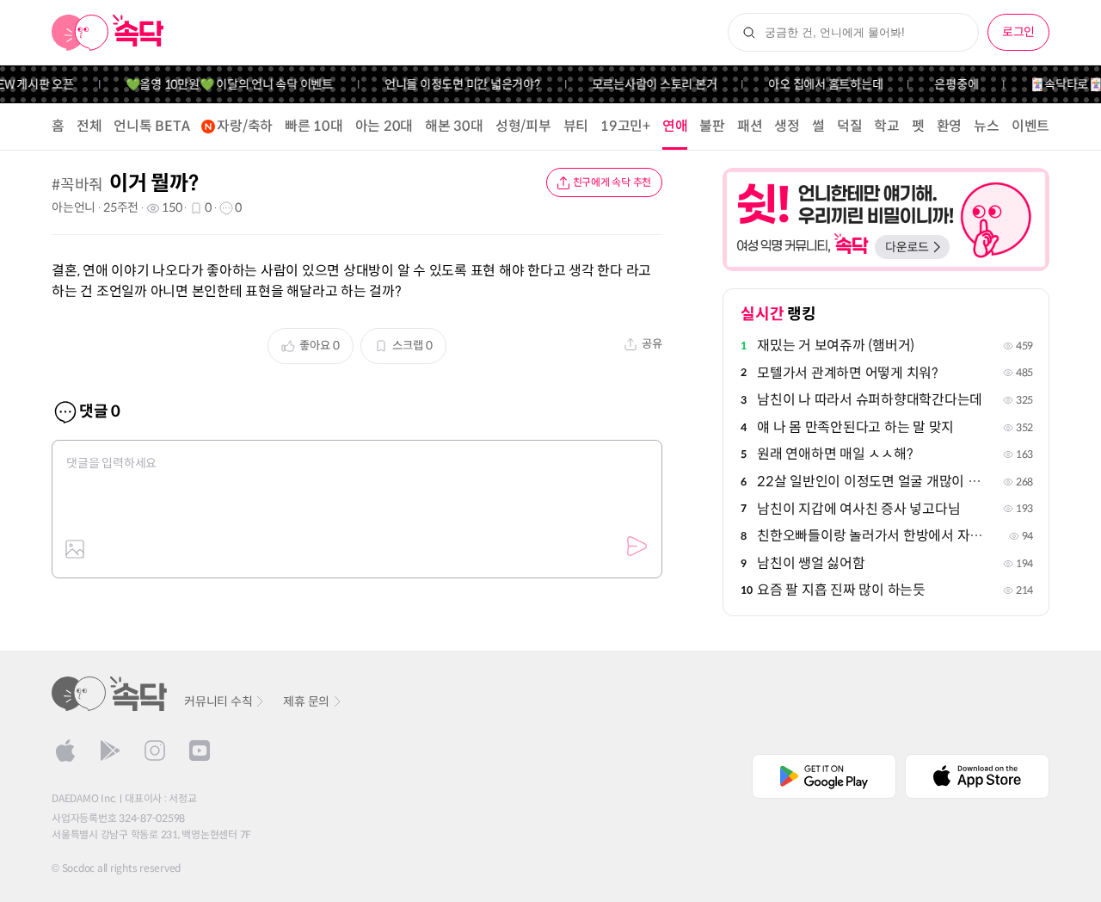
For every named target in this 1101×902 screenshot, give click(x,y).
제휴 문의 (306, 701)
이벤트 (1030, 126)
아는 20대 (384, 126)
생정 (787, 126)
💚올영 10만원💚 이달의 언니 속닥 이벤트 (221, 84)
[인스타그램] (155, 750)
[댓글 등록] (636, 546)
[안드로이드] (110, 750)
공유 (652, 344)
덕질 (850, 126)
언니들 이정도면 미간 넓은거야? (454, 84)
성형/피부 (523, 126)
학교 (887, 126)
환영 (950, 126)
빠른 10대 (314, 126)
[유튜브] (199, 750)
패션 (750, 126)
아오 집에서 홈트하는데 (817, 84)
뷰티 (576, 126)
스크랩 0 (412, 345)
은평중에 (948, 84)
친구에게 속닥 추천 (612, 182)
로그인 (1018, 32)
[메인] (108, 33)
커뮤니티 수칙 (218, 701)
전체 (89, 126)
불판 (712, 126)
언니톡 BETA (151, 126)
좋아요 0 (319, 345)
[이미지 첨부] (75, 549)
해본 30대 (454, 126)
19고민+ (625, 126)
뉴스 (987, 126)
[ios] (65, 750)
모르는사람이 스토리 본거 (647, 84)
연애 (675, 126)
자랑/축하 (245, 126)
